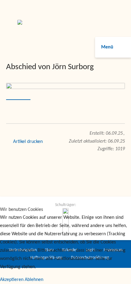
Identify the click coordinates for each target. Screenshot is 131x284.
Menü (107, 47)
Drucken (35, 141)
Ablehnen (34, 279)
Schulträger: (65, 205)
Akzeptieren (11, 279)
